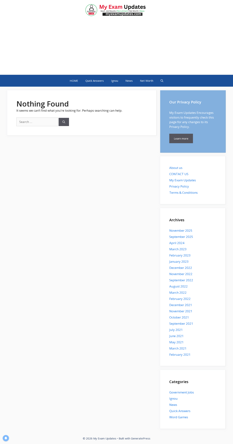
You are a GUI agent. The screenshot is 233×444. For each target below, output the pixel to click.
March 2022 (178, 292)
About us (175, 168)
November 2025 (180, 230)
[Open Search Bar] (162, 81)
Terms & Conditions (183, 192)
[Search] (64, 122)
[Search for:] (37, 122)
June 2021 (176, 336)
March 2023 (178, 249)
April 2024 (176, 243)
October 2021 (179, 317)
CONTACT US (178, 174)
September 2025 (181, 237)
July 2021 (176, 330)
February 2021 (180, 354)
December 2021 (180, 305)
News (129, 80)
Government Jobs (181, 392)
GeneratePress (140, 438)
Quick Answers (94, 80)
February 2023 (180, 255)
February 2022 (180, 299)
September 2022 (181, 280)
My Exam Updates (182, 180)
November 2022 (180, 274)
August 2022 (178, 286)
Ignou (114, 80)
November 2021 (180, 311)
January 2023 (179, 261)
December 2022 (180, 268)
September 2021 (181, 323)
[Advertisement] (116, 47)
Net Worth (146, 80)
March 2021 (178, 348)
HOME (74, 80)
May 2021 (176, 342)
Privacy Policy (179, 186)
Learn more (181, 138)
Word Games (178, 417)
